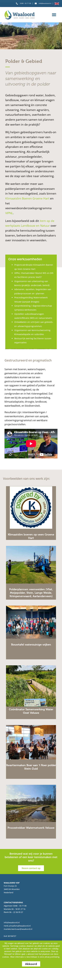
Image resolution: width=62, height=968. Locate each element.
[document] (31, 484)
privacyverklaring (52, 957)
